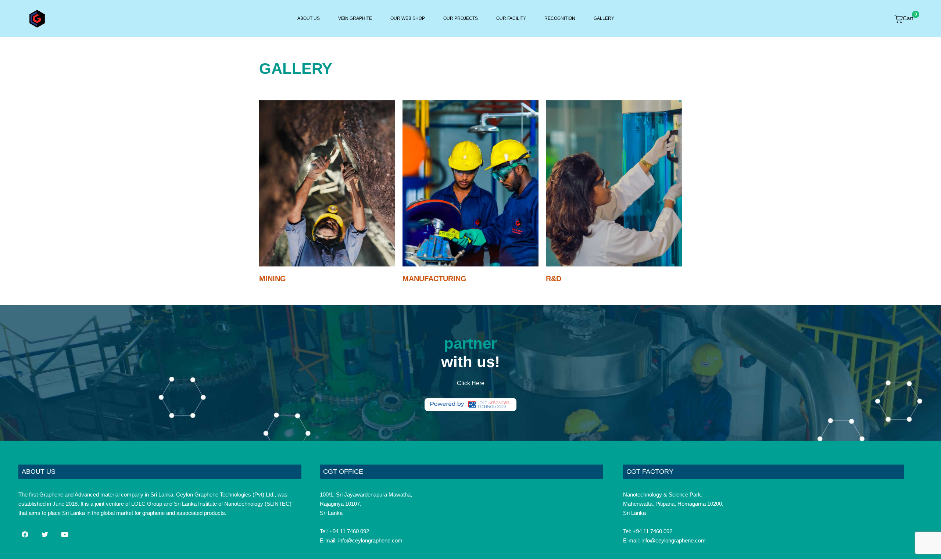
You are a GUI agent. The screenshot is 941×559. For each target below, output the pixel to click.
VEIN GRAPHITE (355, 18)
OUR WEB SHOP (407, 18)
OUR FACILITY (511, 18)
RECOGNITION (559, 18)
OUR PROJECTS (460, 18)
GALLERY (604, 18)
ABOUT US (308, 18)
